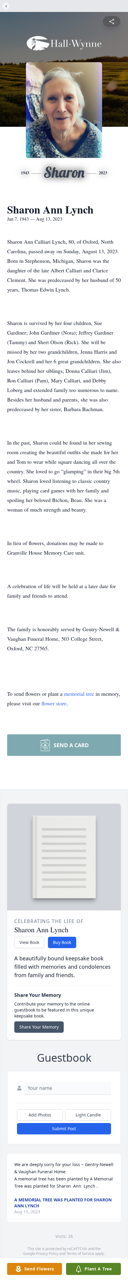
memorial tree (79, 693)
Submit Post (64, 1128)
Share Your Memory (39, 1027)
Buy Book (62, 942)
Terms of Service (80, 1253)
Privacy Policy (47, 1253)
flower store (53, 703)
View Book (29, 942)
